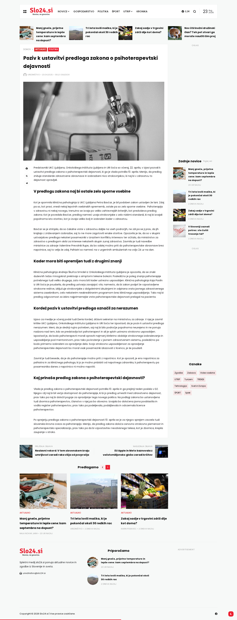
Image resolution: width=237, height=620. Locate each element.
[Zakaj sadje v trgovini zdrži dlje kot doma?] (125, 33)
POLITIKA (53, 49)
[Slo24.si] (41, 11)
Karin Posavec (128, 528)
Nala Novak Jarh (29, 533)
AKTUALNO (40, 49)
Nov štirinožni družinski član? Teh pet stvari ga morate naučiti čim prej (199, 32)
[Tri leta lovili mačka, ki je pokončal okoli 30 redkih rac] (76, 33)
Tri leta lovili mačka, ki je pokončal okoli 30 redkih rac (102, 32)
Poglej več (207, 161)
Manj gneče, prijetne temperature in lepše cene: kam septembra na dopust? (43, 523)
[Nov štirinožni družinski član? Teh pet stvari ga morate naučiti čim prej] (175, 33)
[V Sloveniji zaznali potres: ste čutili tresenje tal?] (179, 231)
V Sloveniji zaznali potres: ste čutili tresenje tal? (199, 230)
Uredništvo (34, 74)
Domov (27, 49)
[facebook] (26, 168)
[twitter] (26, 176)
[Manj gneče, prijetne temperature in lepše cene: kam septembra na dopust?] (26, 33)
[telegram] (26, 183)
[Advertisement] (195, 100)
